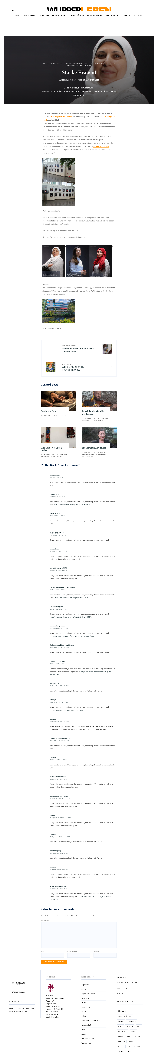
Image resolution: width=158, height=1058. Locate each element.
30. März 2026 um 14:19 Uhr (58, 571)
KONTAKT (120, 994)
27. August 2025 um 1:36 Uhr (58, 889)
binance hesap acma (57, 626)
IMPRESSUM (121, 978)
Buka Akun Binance (57, 661)
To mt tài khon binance (58, 886)
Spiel (128, 1046)
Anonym (53, 700)
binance (53, 719)
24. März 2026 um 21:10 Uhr (58, 609)
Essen (83, 1003)
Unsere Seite (29, 15)
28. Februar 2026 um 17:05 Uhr (59, 628)
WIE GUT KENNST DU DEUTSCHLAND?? (73, 367)
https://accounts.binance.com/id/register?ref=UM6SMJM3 (71, 617)
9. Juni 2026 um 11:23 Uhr (57, 477)
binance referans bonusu (59, 796)
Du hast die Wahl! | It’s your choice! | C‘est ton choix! (79, 349)
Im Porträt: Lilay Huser (94, 447)
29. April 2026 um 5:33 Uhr (58, 497)
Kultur (101, 418)
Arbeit (83, 989)
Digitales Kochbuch (88, 994)
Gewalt (133, 1031)
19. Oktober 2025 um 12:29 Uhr (59, 741)
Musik (131, 1041)
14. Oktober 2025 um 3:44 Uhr (59, 760)
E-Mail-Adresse (72, 951)
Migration (121, 1041)
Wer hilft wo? (113, 15)
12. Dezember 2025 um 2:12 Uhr (59, 686)
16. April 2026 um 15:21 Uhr (58, 535)
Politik (120, 1046)
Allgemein (85, 985)
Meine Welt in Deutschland (52, 15)
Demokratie (131, 1021)
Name (43, 951)
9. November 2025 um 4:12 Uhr (59, 721)
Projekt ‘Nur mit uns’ (101, 146)
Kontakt (137, 15)
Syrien (120, 1051)
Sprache (84, 1034)
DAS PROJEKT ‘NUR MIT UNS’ (127, 983)
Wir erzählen (77, 15)
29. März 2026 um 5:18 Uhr (58, 590)
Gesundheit (85, 1007)
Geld (138, 1026)
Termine (126, 15)
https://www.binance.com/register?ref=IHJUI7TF (67, 710)
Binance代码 (54, 683)
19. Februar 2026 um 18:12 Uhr (59, 647)
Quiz (83, 1030)
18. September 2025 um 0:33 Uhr (60, 798)
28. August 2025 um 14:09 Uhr (59, 869)
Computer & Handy (125, 1016)
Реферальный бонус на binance (62, 645)
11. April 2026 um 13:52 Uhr (58, 551)
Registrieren (54, 549)
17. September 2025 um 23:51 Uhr (60, 818)
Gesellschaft (122, 1031)
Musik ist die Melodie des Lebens (93, 412)
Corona (120, 1021)
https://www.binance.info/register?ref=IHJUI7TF (71, 598)
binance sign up (55, 851)
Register (53, 867)
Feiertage (130, 1026)
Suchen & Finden (95, 15)
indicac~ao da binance (58, 777)
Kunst (129, 1036)
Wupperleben (58, 63)
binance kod (54, 494)
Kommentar (46, 920)
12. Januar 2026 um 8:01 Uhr (58, 664)
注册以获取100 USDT (58, 533)
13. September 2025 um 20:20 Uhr (60, 837)
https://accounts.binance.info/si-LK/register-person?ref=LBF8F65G (74, 636)
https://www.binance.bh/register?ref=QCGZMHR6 (72, 504)
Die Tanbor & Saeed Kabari (51, 449)
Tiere (128, 1051)
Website (96, 951)
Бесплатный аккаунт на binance (62, 587)
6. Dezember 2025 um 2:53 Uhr (59, 702)
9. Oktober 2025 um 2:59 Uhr (58, 779)
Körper (137, 1036)
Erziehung (85, 998)
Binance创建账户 (56, 607)
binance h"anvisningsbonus (60, 738)
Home (17, 15)
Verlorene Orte (48, 411)
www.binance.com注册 (58, 568)
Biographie (122, 1011)
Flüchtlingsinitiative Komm (61, 117)
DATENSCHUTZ (122, 988)
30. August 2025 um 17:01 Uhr (59, 853)
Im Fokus (84, 1011)
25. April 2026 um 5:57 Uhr (58, 516)
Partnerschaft (86, 1025)
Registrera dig (55, 475)
